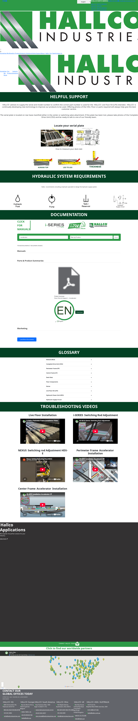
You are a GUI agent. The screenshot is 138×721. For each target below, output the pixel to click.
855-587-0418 (61, 710)
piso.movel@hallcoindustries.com (46, 716)
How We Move (8, 53)
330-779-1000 (70, 710)
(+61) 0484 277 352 (93, 710)
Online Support (36, 53)
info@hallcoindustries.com (127, 1)
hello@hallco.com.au (94, 713)
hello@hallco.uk (80, 719)
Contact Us (59, 53)
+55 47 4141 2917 (41, 713)
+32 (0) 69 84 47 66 (26, 715)
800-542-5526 (113, 1)
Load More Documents (27, 339)
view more (3, 539)
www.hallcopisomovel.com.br (45, 710)
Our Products (16, 53)
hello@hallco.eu (26, 718)
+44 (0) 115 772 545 (80, 715)
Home (2, 53)
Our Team (53, 53)
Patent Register (6, 699)
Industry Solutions (26, 53)
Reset (116, 237)
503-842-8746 (16, 710)
